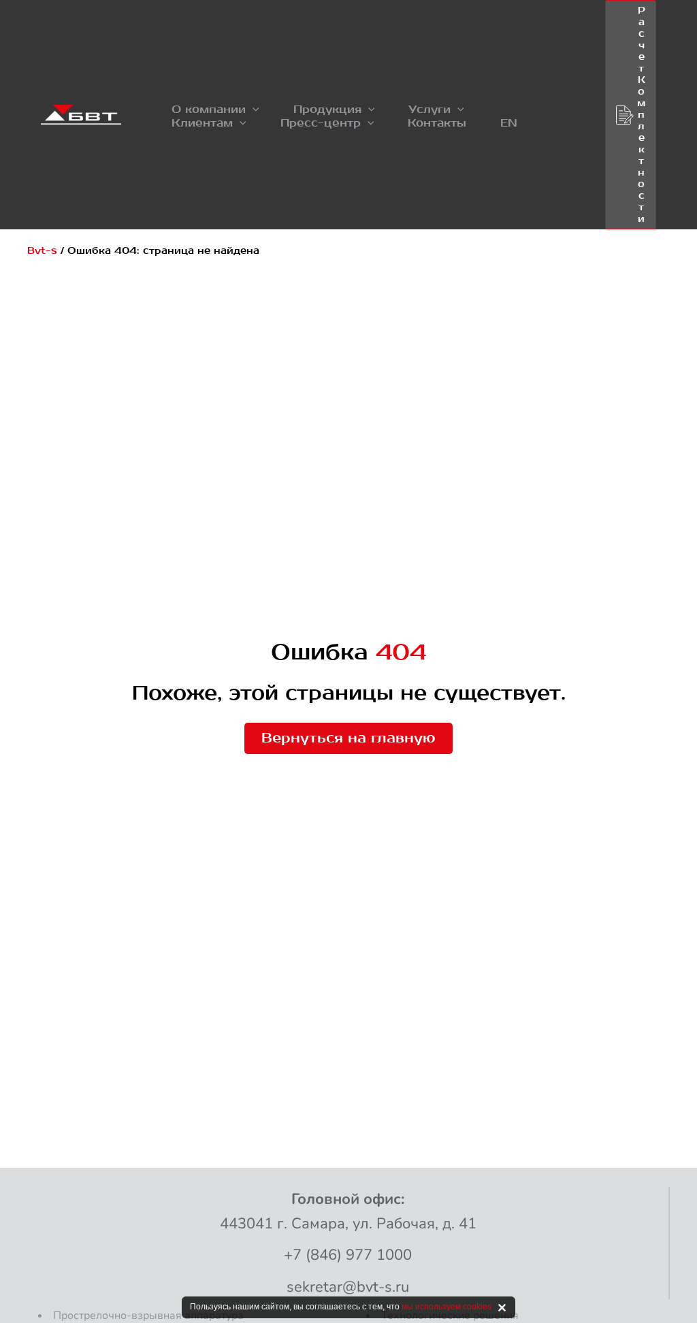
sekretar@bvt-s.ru (348, 1287)
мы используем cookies (446, 1306)
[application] (252, 109)
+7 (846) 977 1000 (348, 1255)
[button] (215, 109)
